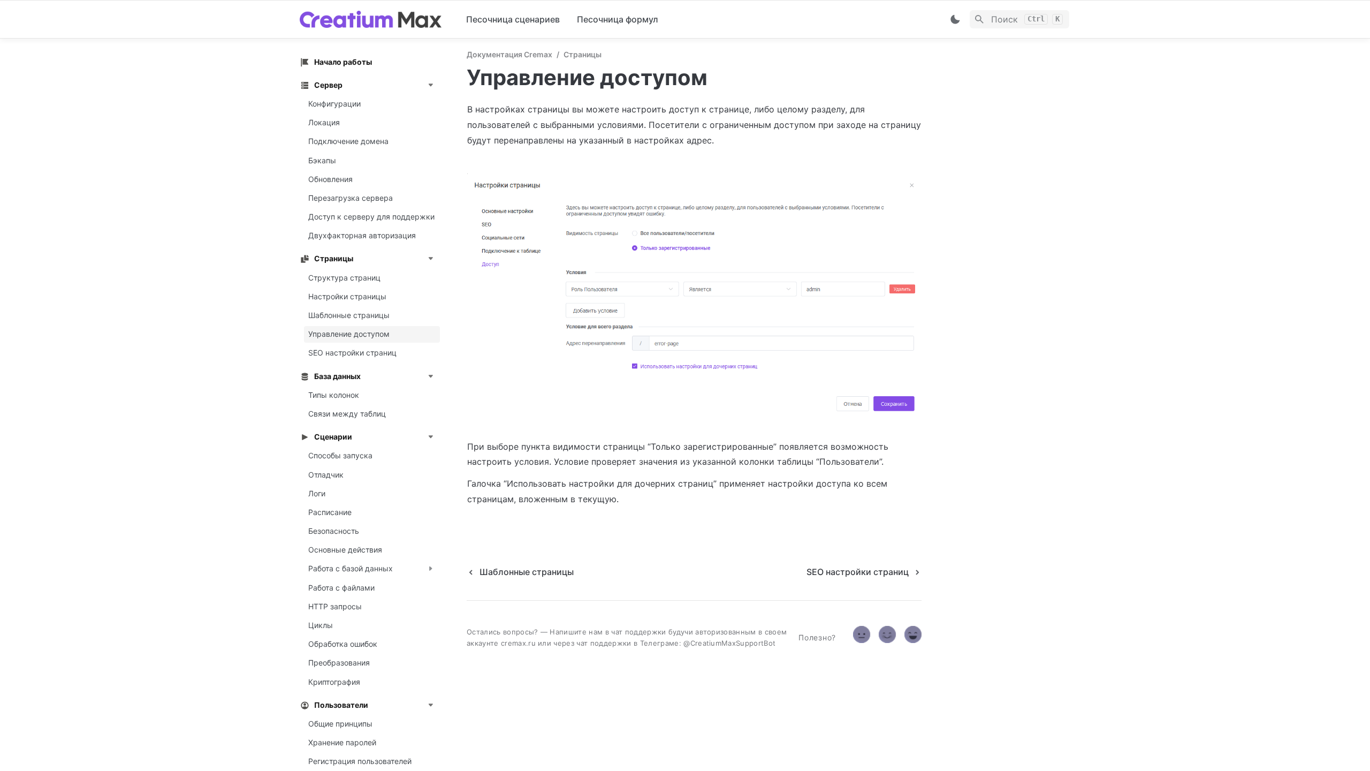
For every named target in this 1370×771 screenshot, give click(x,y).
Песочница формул (617, 19)
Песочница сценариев (513, 19)
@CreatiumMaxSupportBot (729, 643)
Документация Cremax (509, 54)
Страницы (583, 54)
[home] (374, 19)
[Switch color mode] (955, 19)
